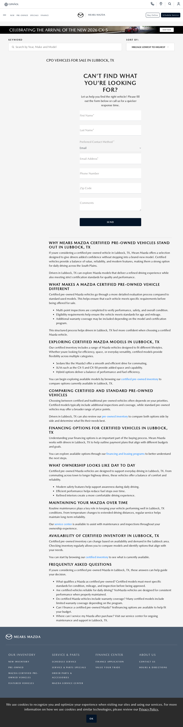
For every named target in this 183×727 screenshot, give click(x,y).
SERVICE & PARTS (66, 654)
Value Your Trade (108, 667)
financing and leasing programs (125, 453)
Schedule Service (171, 15)
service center (63, 524)
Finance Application (110, 662)
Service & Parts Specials (69, 667)
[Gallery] (91, 30)
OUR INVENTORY (22, 654)
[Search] (171, 4)
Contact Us (147, 662)
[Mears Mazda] (82, 15)
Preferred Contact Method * (97, 142)
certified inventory (97, 557)
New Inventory (18, 662)
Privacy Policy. (149, 709)
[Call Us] (153, 4)
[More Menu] (4, 15)
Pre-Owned (16, 667)
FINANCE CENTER (109, 654)
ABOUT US (147, 654)
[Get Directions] (162, 4)
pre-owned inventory (115, 416)
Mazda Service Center (67, 683)
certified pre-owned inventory (139, 379)
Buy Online (152, 15)
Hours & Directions (153, 667)
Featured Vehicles (21, 683)
